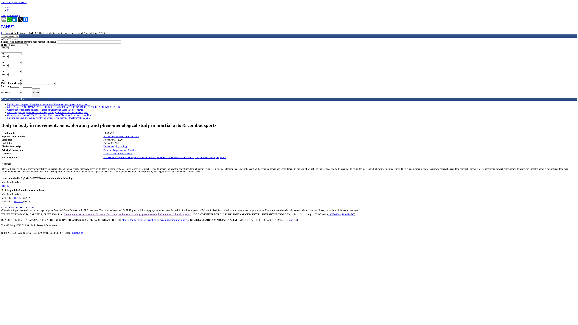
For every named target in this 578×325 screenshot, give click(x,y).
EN (9, 10)
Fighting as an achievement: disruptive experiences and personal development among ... (48, 118)
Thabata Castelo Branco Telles (117, 153)
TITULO (6, 186)
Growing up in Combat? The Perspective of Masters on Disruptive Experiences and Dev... (50, 115)
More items (7, 182)
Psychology (121, 146)
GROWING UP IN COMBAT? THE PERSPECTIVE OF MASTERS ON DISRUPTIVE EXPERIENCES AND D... (64, 107)
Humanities (108, 146)
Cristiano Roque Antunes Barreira (119, 150)
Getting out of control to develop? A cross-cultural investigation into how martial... (46, 109)
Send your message (10, 15)
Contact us (77, 233)
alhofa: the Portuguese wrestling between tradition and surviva (155, 219)
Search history (20, 2)
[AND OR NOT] (5, 47)
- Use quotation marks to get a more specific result (29, 41)
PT (8, 7)
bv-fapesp (6, 33)
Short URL (6, 2)
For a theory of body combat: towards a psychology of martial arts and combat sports (47, 112)
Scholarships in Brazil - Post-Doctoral (121, 136)
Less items (17, 182)
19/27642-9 (334, 214)
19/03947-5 (348, 214)
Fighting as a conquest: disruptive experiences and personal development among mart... (48, 104)
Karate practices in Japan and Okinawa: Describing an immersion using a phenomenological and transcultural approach (127, 214)
